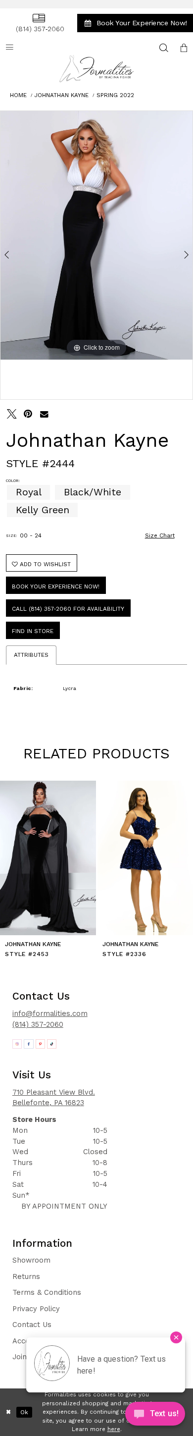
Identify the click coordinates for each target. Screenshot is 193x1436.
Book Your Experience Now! (55, 586)
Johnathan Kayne (62, 95)
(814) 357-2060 (37, 1024)
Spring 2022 (115, 95)
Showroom (31, 1260)
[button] (183, 47)
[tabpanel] (96, 235)
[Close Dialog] (8, 1412)
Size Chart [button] (160, 535)
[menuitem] (38, 23)
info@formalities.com (50, 1013)
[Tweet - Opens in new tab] (12, 414)
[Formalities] (96, 68)
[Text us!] (155, 1416)
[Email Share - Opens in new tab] (44, 414)
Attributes (31, 654)
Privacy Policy (36, 1308)
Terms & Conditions (46, 1292)
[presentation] (48, 858)
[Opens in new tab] (17, 1044)
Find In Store (32, 631)
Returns (26, 1276)
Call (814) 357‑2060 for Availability (68, 608)
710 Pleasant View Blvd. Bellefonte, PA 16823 (53, 1098)
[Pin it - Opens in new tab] (28, 414)
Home (18, 95)
